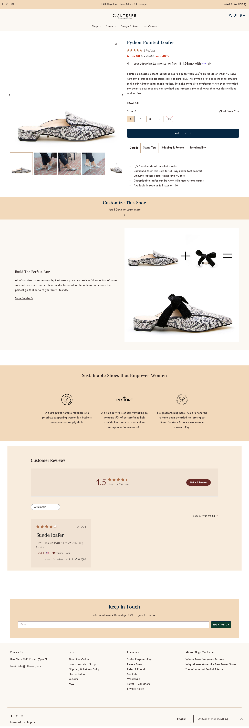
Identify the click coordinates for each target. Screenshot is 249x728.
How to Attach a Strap (82, 664)
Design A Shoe (129, 26)
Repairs (73, 679)
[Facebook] (2, 4)
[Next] (122, 95)
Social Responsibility (139, 659)
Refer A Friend (136, 669)
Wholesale (133, 679)
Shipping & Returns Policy (84, 669)
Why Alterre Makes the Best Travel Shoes (210, 664)
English (181, 719)
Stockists (132, 674)
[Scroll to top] (242, 719)
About (109, 26)
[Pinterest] (6, 4)
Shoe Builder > (24, 298)
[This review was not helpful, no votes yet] (82, 559)
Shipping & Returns (172, 147)
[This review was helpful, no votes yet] (76, 559)
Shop (95, 26)
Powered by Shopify (22, 722)
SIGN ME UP (221, 624)
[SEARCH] (230, 15)
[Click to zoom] (116, 44)
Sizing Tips (149, 147)
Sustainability (198, 147)
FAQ (71, 683)
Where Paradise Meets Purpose (204, 659)
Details (134, 147)
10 (169, 119)
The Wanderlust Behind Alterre (204, 669)
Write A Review (198, 482)
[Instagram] (12, 4)
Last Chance (150, 26)
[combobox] (205, 515)
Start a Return (77, 674)
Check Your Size (229, 111)
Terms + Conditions (138, 683)
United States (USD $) (234, 4)
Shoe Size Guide (79, 659)
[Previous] (9, 95)
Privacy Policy (135, 688)
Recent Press (134, 664)
